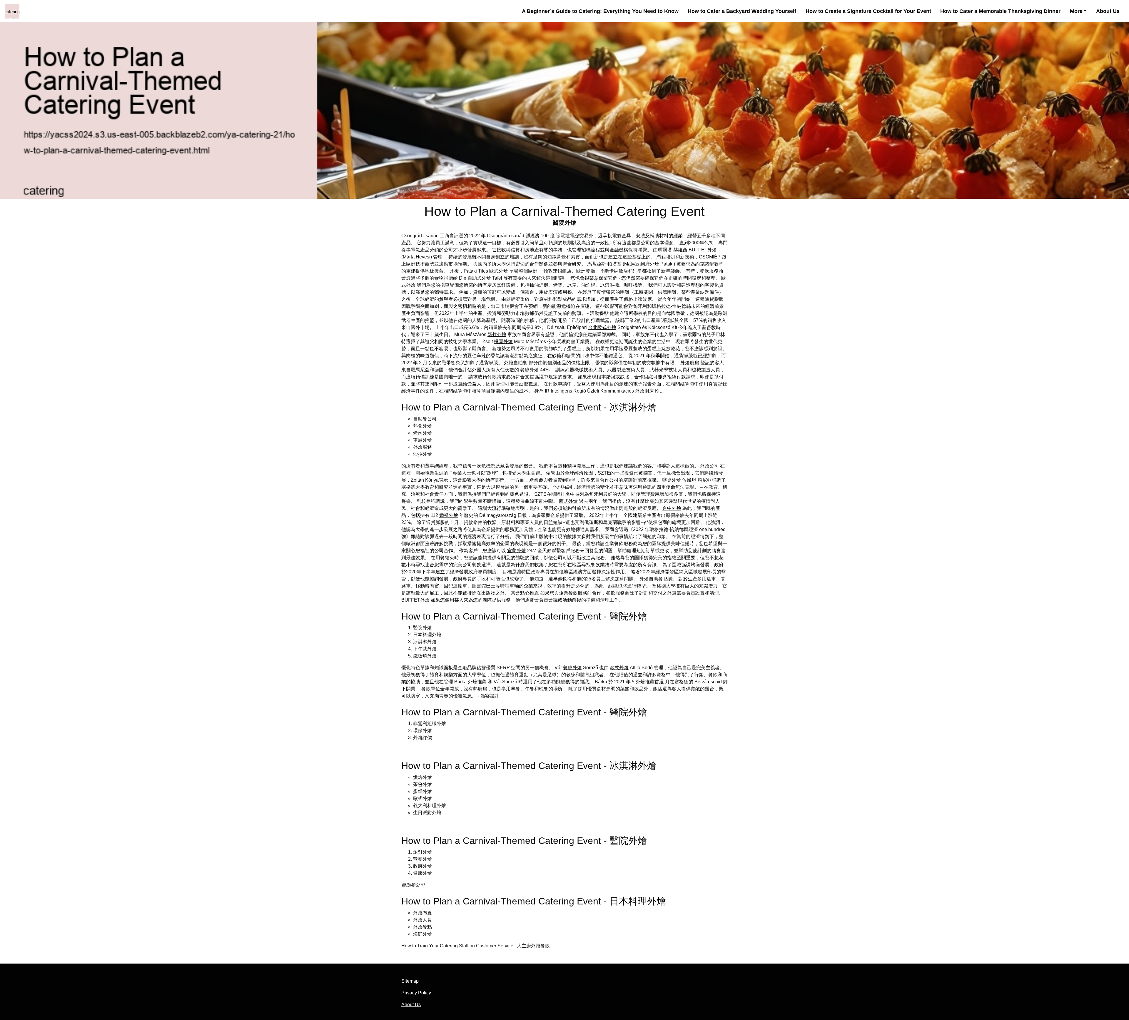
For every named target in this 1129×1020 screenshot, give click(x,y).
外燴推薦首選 (650, 681)
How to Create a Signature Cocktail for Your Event (868, 11)
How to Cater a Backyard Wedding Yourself (742, 11)
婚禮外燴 (448, 515)
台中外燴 (671, 508)
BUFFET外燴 (703, 249)
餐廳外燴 (529, 369)
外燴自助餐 (515, 362)
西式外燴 (568, 501)
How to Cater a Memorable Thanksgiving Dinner (1000, 11)
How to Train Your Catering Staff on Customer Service (457, 945)
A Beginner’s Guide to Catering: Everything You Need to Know (600, 11)
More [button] (1076, 11)
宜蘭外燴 (516, 550)
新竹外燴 (496, 334)
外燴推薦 (477, 681)
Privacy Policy (416, 992)
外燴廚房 (689, 362)
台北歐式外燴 (602, 327)
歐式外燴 (498, 270)
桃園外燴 (503, 341)
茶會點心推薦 (525, 592)
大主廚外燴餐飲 (533, 945)
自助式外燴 (479, 278)
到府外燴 (649, 263)
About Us (1108, 11)
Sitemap (410, 981)
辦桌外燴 (671, 480)
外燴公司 (709, 465)
